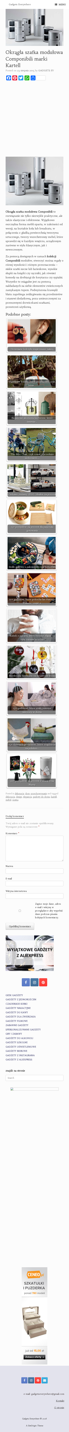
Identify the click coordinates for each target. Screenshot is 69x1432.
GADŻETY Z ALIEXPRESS (19, 1059)
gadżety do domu (41, 796)
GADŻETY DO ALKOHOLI (19, 1038)
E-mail (9, 878)
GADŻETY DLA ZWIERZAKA (21, 1016)
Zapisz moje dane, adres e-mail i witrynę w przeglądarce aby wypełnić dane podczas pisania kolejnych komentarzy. (49, 910)
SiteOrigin (32, 1426)
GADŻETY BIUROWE (16, 1051)
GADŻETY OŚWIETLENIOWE (21, 1046)
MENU (62, 4)
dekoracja (19, 793)
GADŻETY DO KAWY (17, 1012)
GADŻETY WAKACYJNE (18, 1008)
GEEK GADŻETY (14, 995)
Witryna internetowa (16, 891)
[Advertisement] (34, 119)
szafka (15, 800)
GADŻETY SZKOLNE (17, 1042)
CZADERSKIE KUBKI (16, 1004)
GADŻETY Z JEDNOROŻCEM (21, 999)
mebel (8, 800)
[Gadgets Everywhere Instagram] (34, 982)
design (19, 796)
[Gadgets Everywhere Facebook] (26, 982)
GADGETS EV (46, 70)
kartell (54, 796)
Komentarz (12, 833)
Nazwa (9, 866)
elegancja (27, 796)
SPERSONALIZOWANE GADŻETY (23, 1029)
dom (27, 793)
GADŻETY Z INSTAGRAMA (20, 1055)
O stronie (59, 1407)
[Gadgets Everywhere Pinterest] (43, 982)
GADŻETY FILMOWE (17, 1021)
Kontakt (60, 1400)
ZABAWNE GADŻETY (17, 1025)
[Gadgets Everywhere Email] (45, 1380)
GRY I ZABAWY (14, 1033)
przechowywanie (39, 793)
